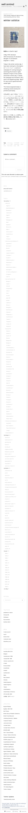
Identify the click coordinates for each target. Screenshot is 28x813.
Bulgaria (8, 343)
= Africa (6, 203)
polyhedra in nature (8, 612)
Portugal (8, 399)
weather (7, 548)
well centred (7, 4)
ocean (6, 513)
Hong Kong (8, 288)
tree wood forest (9, 544)
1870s (6, 555)
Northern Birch (7, 622)
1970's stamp (9, 142)
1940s (6, 567)
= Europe (7, 328)
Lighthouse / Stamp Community (11, 753)
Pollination (6, 617)
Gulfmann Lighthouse (8, 746)
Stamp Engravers (7, 682)
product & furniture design (11, 527)
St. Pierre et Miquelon (11, 272)
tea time (7, 536)
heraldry (7, 447)
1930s (6, 565)
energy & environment (10, 487)
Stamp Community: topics (9, 782)
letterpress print (8, 451)
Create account (7, 632)
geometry (7, 442)
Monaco (8, 390)
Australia (8, 423)
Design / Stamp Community (10, 735)
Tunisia (8, 239)
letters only (7, 454)
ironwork (7, 501)
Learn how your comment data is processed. (13, 176)
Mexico (7, 265)
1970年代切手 (16, 142)
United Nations (7, 689)
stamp (15, 145)
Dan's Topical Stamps (8, 732)
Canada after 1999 (8, 658)
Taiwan (7, 319)
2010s (6, 584)
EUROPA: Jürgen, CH (8, 739)
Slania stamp (9, 145)
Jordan (7, 300)
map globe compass (9, 456)
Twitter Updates (9, 797)
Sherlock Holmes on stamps (10, 775)
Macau (7, 305)
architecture (7, 470)
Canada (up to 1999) (8, 656)
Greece (8, 371)
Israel (7, 295)
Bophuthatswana (10, 208)
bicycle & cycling (8, 477)
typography (7, 461)
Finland (8, 361)
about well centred (8, 188)
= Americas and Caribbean (11, 241)
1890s (6, 558)
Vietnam (8, 326)
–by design (6, 435)
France (7, 364)
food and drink (8, 492)
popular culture (8, 520)
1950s (6, 570)
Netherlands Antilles (11, 267)
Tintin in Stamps (7, 789)
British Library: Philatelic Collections (12, 713)
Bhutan (7, 281)
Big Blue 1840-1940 (8, 709)
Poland (7, 397)
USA (7, 276)
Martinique (8, 262)
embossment (8, 439)
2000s (6, 581)
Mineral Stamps (7, 758)
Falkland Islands (10, 260)
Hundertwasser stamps (9, 749)
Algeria (7, 205)
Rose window (7, 619)
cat (5, 480)
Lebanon (8, 302)
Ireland (8, 380)
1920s (6, 562)
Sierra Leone (9, 231)
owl (6, 515)
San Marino (8, 404)
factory (6, 489)
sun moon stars (8, 458)
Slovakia (8, 406)
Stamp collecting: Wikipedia (10, 779)
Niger (7, 229)
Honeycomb (6, 614)
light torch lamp (20, 15)
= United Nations (8, 432)
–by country (6, 201)
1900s (6, 560)
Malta (5, 675)
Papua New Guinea (10, 428)
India (7, 290)
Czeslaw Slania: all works (9, 727)
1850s (6, 553)
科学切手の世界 (7, 730)
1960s (6, 572)
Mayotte (8, 224)
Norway (8, 395)
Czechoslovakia (9, 350)
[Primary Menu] (24, 6)
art (5, 473)
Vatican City (8, 418)
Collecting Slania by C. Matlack (10, 718)
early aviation (8, 482)
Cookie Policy (7, 807)
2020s (6, 586)
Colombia (8, 255)
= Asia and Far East (9, 279)
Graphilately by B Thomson (10, 742)
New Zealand (9, 425)
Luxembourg (9, 387)
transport (7, 541)
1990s (6, 579)
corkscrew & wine (8, 723)
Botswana (8, 210)
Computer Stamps (8, 720)
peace (6, 518)
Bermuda (8, 246)
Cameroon (8, 212)
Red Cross (7, 529)
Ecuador (8, 257)
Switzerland (9, 416)
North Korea (9, 309)
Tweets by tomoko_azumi (9, 799)
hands (6, 444)
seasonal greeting (7, 17)
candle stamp (16, 144)
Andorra (8, 333)
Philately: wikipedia (8, 770)
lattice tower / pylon (9, 503)
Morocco (8, 227)
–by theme (6, 468)
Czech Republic (9, 347)
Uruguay (8, 274)
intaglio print (13, 15)
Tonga (7, 430)
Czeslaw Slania (7, 725)
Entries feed (6, 636)
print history (7, 525)
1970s (5, 15)
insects (6, 499)
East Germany (9, 354)
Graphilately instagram (9, 744)
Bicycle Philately (7, 706)
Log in (5, 634)
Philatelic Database (8, 765)
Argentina (8, 243)
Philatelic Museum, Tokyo (9, 768)
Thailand (8, 321)
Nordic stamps (7, 763)
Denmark (8, 15)
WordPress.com (7, 641)
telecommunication (9, 539)
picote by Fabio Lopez (8, 772)
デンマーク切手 (10, 144)
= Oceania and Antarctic (10, 421)
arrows (6, 437)
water (6, 546)
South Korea (9, 316)
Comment (19, 169)
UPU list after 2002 (8, 694)
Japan (7, 298)
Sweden (8, 413)
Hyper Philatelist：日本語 (9, 751)
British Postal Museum (9, 716)
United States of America (9, 691)
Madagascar (9, 220)
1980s (6, 577)
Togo (7, 236)
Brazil (7, 248)
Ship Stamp (6, 777)
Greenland (8, 373)
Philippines (8, 314)
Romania (8, 402)
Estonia (8, 357)
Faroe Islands (9, 359)
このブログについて (8, 191)
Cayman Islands (9, 253)
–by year (5, 551)
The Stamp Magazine (8, 787)
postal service (8, 522)
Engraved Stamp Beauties (9, 737)
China (7, 286)
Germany (8, 366)
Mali (7, 222)
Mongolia (8, 307)
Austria (7, 335)
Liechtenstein (9, 385)
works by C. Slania (16, 17)
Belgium (8, 340)
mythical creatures (9, 510)
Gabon (7, 217)
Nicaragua (8, 269)
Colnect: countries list (8, 661)
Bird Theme (6, 711)
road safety (7, 532)
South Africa (9, 234)
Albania (8, 331)
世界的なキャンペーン (15, 102)
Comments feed (7, 639)
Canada (8, 250)
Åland (7, 338)
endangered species (10, 484)
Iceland (8, 378)
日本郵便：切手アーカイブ (9, 696)
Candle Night (9, 68)
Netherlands (9, 392)
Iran (7, 293)
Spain (7, 411)
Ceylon (7, 283)
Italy (7, 383)
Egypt (7, 215)
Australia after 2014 (8, 651)
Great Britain (9, 369)
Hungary (8, 376)
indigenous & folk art (10, 496)
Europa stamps (7, 665)
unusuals (7, 463)
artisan (6, 475)
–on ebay (6, 588)
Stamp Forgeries (7, 684)
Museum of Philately (8, 761)
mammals (7, 508)
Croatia (7, 345)
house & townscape (9, 494)
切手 (18, 145)
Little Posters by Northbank (10, 756)
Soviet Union (9, 409)
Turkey (7, 324)
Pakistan (8, 312)
